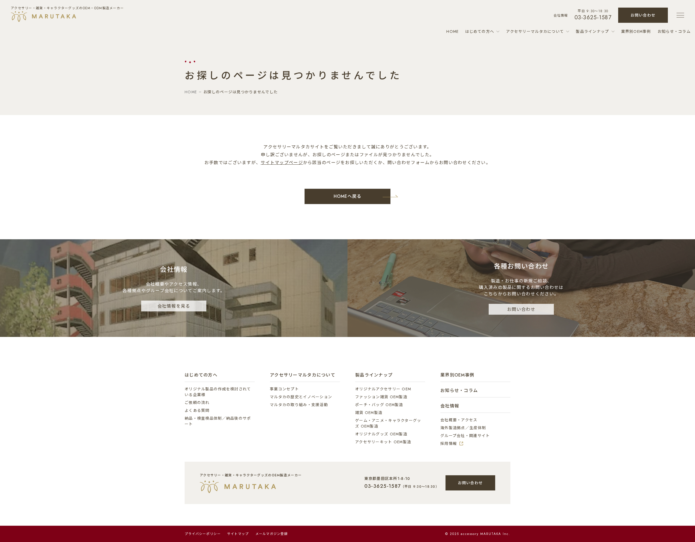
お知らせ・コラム (674, 31)
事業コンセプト (284, 389)
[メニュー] (681, 15)
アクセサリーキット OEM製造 (383, 442)
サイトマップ (238, 533)
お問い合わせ (643, 15)
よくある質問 (197, 410)
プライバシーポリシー (203, 533)
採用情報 (448, 443)
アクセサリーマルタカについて (535, 31)
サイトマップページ (282, 163)
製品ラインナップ (592, 31)
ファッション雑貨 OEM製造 (381, 397)
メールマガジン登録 (271, 533)
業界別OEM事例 (636, 31)
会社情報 (561, 15)
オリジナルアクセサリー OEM (383, 389)
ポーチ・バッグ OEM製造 (379, 404)
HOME (452, 31)
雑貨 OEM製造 (368, 412)
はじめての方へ (479, 31)
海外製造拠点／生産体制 (463, 428)
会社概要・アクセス (459, 420)
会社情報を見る (173, 306)
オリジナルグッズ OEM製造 (381, 434)
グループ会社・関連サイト (465, 435)
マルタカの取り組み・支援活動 (299, 404)
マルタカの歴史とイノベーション (301, 397)
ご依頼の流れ (197, 402)
